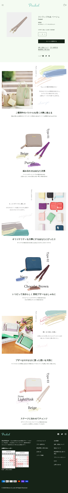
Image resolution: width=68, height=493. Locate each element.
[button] (64, 5)
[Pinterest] (49, 56)
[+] (44, 34)
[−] (39, 34)
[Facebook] (43, 56)
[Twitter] (46, 56)
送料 (41, 24)
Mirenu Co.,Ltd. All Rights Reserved (16, 488)
